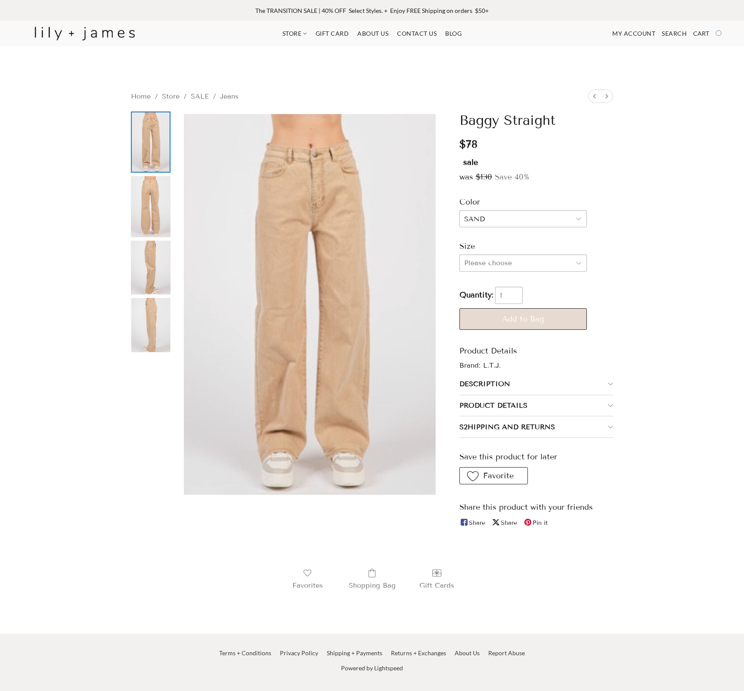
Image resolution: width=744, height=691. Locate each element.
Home (141, 96)
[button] (85, 33)
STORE (292, 33)
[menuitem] (595, 96)
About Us (467, 653)
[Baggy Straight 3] (150, 325)
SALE (200, 96)
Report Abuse (506, 653)
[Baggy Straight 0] (150, 142)
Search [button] (674, 33)
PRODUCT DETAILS (493, 405)
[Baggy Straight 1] (150, 206)
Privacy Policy (299, 653)
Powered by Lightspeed (372, 668)
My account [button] (633, 33)
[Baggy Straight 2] (150, 267)
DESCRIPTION (484, 384)
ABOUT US (372, 33)
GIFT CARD (332, 33)
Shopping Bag (372, 585)
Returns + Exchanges (418, 653)
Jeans (229, 96)
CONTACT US (417, 33)
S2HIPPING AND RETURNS (507, 427)
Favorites (307, 585)
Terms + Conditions (245, 653)
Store (171, 96)
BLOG (453, 33)
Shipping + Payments (354, 653)
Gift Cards (436, 585)
